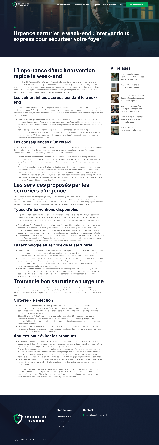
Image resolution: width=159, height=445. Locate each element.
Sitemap (61, 426)
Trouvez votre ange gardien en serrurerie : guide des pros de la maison (132, 119)
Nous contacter (64, 421)
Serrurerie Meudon (81, 5)
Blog (122, 5)
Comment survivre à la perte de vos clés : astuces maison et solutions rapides (132, 98)
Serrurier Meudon (63, 5)
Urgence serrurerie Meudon (104, 5)
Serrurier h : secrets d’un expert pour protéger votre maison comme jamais (131, 108)
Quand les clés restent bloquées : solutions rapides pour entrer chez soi (132, 76)
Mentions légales (64, 416)
